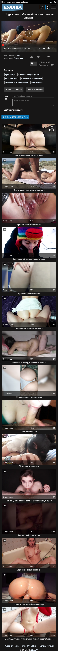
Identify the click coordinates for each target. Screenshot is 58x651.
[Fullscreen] (53, 48)
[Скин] (49, 48)
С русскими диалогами (31, 78)
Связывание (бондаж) (28, 74)
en (51, 2)
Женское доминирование (16, 82)
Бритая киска (37, 82)
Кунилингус (10, 74)
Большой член (11, 78)
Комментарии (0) (13, 90)
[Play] (29, 33)
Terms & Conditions (29, 646)
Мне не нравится (38, 57)
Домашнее (18, 58)
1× (39, 48)
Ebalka (34, 650)
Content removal (47, 646)
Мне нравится (32, 57)
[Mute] (9, 48)
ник (18, 55)
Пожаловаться (34, 90)
